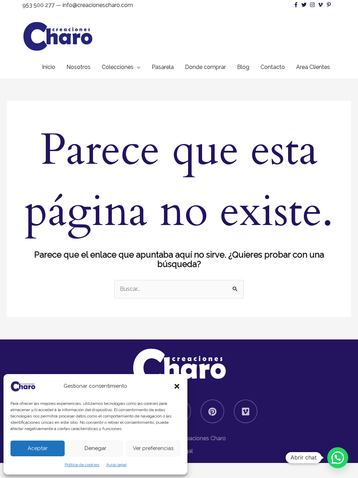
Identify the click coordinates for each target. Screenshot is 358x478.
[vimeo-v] (321, 4)
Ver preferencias (153, 448)
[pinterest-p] (329, 4)
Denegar (95, 448)
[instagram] (313, 4)
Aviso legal (116, 464)
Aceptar (38, 448)
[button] (176, 386)
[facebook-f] (296, 4)
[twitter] (304, 4)
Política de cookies (82, 464)
